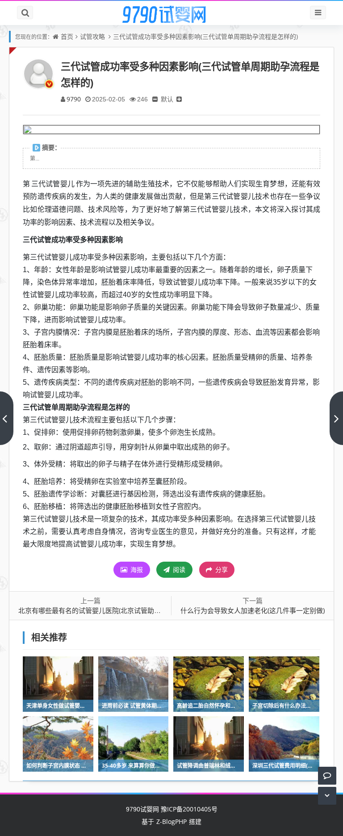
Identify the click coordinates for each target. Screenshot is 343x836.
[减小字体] (155, 99)
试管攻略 (92, 36)
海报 (136, 569)
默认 (167, 99)
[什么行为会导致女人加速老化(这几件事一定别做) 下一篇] (336, 418)
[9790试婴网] (171, 14)
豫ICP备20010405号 (188, 809)
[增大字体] (179, 99)
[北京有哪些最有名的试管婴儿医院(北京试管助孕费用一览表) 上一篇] (6, 418)
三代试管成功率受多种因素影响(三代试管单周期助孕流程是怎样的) (205, 36)
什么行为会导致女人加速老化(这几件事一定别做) (252, 610)
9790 (74, 99)
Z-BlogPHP (171, 821)
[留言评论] (327, 775)
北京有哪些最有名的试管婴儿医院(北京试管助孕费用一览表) (107, 610)
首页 (67, 36)
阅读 (178, 569)
